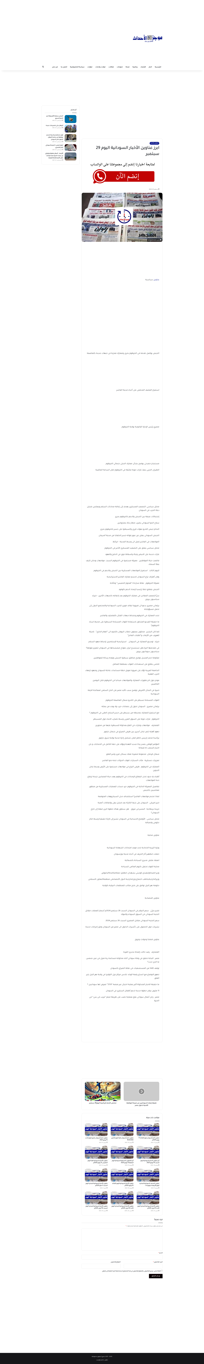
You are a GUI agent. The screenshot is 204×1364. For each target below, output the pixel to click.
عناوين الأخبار (154, 143)
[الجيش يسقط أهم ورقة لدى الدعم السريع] (70, 119)
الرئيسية (158, 67)
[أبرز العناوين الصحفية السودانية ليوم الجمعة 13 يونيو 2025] (122, 1152)
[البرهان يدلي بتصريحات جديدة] (70, 129)
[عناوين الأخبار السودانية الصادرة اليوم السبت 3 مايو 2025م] (96, 1175)
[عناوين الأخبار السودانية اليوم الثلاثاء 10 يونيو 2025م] (122, 1175)
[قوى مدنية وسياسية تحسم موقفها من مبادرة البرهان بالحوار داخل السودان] (70, 138)
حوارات (89, 67)
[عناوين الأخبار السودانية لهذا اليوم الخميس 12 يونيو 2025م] (96, 1152)
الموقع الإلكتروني (115, 1262)
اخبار (150, 67)
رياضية (135, 67)
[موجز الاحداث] (148, 38)
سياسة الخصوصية (77, 67)
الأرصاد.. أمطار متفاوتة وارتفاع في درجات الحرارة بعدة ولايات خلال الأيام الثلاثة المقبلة (54, 156)
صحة (128, 67)
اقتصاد (143, 67)
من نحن (55, 67)
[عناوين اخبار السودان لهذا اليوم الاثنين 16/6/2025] (122, 1129)
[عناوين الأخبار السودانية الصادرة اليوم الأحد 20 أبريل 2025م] (122, 1197)
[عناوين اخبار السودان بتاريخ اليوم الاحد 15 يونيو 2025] (96, 1129)
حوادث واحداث (100, 67)
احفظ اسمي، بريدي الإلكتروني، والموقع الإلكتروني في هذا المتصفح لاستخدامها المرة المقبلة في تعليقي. (131, 1271)
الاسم (161, 1253)
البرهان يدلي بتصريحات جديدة (54, 125)
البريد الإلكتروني (158, 1262)
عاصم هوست (100, 1360)
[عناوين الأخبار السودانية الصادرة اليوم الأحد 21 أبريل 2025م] (148, 1197)
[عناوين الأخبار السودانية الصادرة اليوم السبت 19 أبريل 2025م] (96, 1197)
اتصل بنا (64, 67)
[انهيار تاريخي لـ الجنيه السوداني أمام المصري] (70, 147)
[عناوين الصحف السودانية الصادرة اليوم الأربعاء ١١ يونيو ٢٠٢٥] (148, 1175)
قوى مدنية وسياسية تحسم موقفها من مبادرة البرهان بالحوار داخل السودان (54, 137)
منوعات (120, 67)
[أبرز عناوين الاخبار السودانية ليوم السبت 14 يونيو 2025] (148, 1152)
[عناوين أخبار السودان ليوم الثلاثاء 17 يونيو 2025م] (148, 1129)
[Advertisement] (102, 15)
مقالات (111, 67)
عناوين (156, 280)
